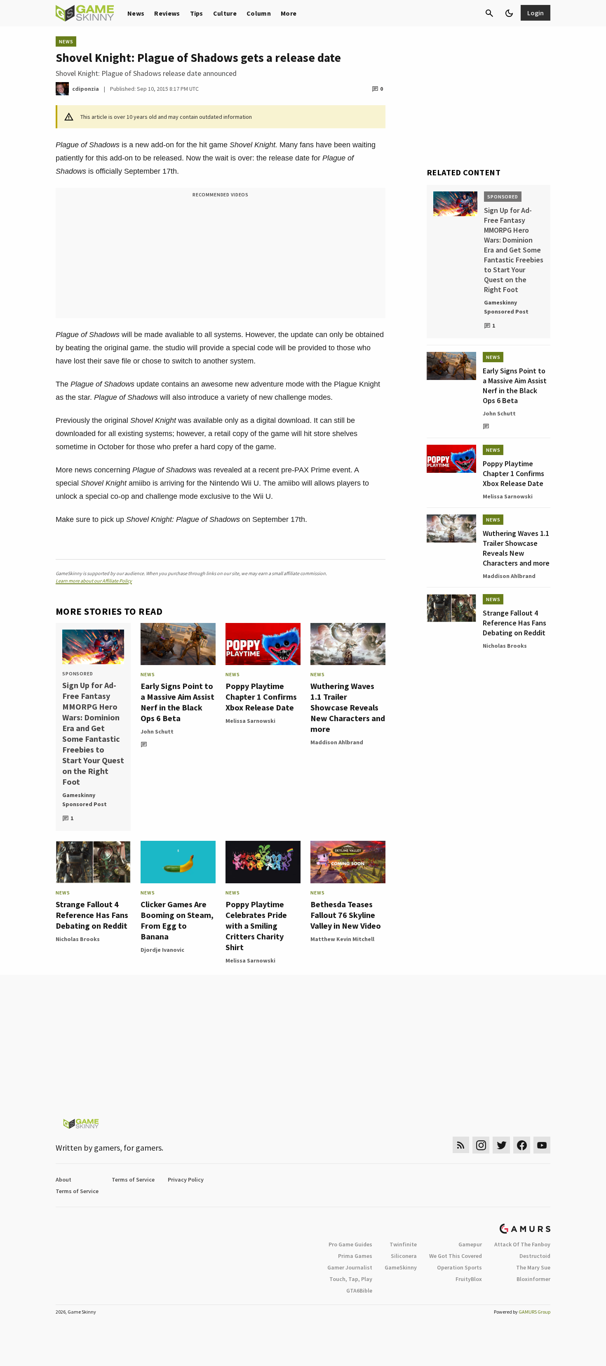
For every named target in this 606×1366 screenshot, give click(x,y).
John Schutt (157, 731)
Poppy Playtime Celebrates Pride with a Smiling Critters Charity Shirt (256, 925)
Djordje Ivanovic (162, 949)
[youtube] (542, 1145)
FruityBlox (469, 1279)
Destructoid (534, 1256)
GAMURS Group (534, 1312)
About (63, 1179)
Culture (225, 13)
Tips (196, 13)
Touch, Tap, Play (350, 1279)
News (135, 13)
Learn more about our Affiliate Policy (94, 581)
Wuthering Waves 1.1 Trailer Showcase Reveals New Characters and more (347, 707)
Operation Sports (459, 1267)
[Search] (489, 13)
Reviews (167, 13)
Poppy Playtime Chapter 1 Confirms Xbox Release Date (261, 696)
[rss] (461, 1145)
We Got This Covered (455, 1256)
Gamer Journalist (349, 1267)
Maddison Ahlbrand (336, 742)
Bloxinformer (533, 1279)
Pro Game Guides (350, 1244)
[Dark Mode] (509, 13)
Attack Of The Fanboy (522, 1244)
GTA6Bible (359, 1290)
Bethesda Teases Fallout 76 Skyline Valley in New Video (345, 915)
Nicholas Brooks (78, 939)
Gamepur (470, 1244)
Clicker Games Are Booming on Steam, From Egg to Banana (177, 920)
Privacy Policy (186, 1179)
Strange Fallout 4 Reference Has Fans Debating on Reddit (92, 915)
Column (259, 13)
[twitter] (501, 1145)
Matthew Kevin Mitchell (342, 939)
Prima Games (355, 1256)
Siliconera (404, 1256)
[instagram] (480, 1145)
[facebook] (521, 1145)
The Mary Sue (533, 1267)
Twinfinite (403, 1244)
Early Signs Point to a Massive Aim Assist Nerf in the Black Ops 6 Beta (177, 702)
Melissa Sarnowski (250, 720)
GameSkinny (401, 1267)
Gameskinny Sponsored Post (84, 799)
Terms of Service (133, 1179)
